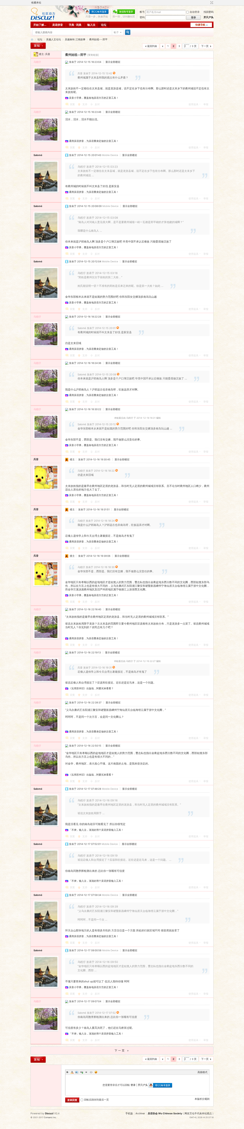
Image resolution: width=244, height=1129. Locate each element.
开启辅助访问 (208, 2)
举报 (205, 104)
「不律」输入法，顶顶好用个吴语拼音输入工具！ (96, 829)
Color (72, 1072)
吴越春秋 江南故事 (75, 39)
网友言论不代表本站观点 (198, 1113)
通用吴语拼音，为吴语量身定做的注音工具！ (94, 141)
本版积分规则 (202, 1098)
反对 (97, 104)
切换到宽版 (211, 2)
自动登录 (195, 12)
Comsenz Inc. (50, 1117)
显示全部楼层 (112, 62)
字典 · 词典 (75, 24)
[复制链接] (93, 54)
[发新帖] (38, 46)
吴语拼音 (57, 24)
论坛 (103, 24)
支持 (85, 104)
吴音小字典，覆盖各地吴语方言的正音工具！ (94, 97)
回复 (72, 104)
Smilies (96, 1072)
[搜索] (127, 32)
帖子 (116, 32)
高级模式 (202, 1072)
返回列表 (152, 46)
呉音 (47, 54)
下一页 (205, 46)
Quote (86, 1072)
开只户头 (209, 17)
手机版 (129, 1113)
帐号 (142, 12)
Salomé (38, 155)
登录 (133, 1085)
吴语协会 (32, 39)
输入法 (91, 24)
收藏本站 (36, 2)
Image (77, 1072)
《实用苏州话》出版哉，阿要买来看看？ (91, 688)
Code (91, 1072)
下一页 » (122, 1050)
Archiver (140, 1113)
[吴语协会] (42, 19)
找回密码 (209, 12)
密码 (142, 17)
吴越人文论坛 (53, 39)
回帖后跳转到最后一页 (96, 1099)
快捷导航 (200, 24)
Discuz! (49, 1113)
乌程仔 (37, 62)
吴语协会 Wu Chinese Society (165, 1113)
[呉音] (36, 54)
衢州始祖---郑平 (98, 39)
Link (81, 1072)
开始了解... (39, 24)
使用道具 (193, 104)
